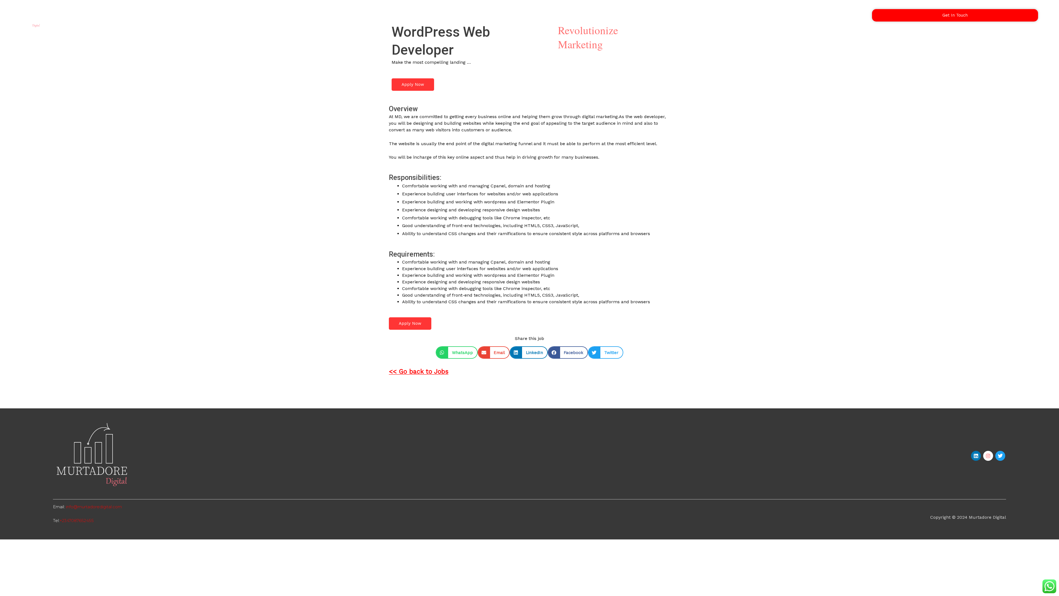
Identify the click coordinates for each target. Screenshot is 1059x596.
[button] (457, 352)
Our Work (796, 15)
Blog (852, 15)
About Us (827, 15)
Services (766, 15)
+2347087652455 (77, 520)
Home (739, 15)
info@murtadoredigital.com (94, 506)
